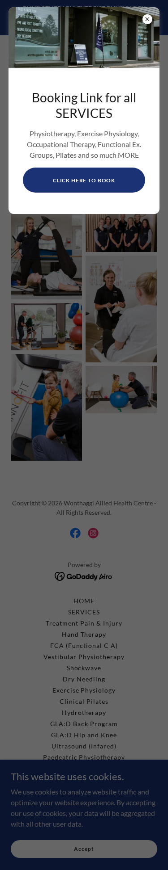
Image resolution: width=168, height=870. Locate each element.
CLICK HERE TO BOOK (84, 180)
